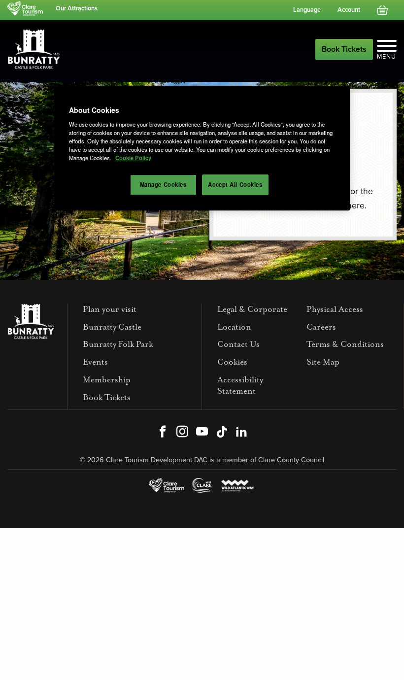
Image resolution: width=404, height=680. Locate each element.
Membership (107, 379)
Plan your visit (109, 309)
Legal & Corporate (252, 309)
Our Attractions (77, 8)
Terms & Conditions (345, 344)
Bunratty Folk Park (118, 344)
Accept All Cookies (235, 184)
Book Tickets (344, 49)
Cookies (232, 362)
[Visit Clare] (201, 485)
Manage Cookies (163, 184)
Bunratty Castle (112, 327)
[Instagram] (182, 433)
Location (234, 327)
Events (95, 362)
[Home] (33, 49)
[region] (202, 148)
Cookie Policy (133, 158)
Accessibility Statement (240, 385)
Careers (321, 327)
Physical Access (334, 309)
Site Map (322, 362)
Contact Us (238, 344)
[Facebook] (162, 433)
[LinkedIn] (241, 433)
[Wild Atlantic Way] (237, 485)
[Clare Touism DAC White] (166, 485)
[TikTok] (222, 433)
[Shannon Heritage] (27, 8)
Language (307, 10)
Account (348, 10)
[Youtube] (202, 433)
